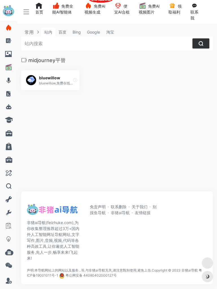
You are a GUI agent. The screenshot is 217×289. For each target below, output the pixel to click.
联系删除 (119, 206)
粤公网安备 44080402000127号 (91, 275)
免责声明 (98, 206)
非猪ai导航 (120, 212)
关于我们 (139, 206)
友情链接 (143, 212)
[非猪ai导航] (52, 211)
